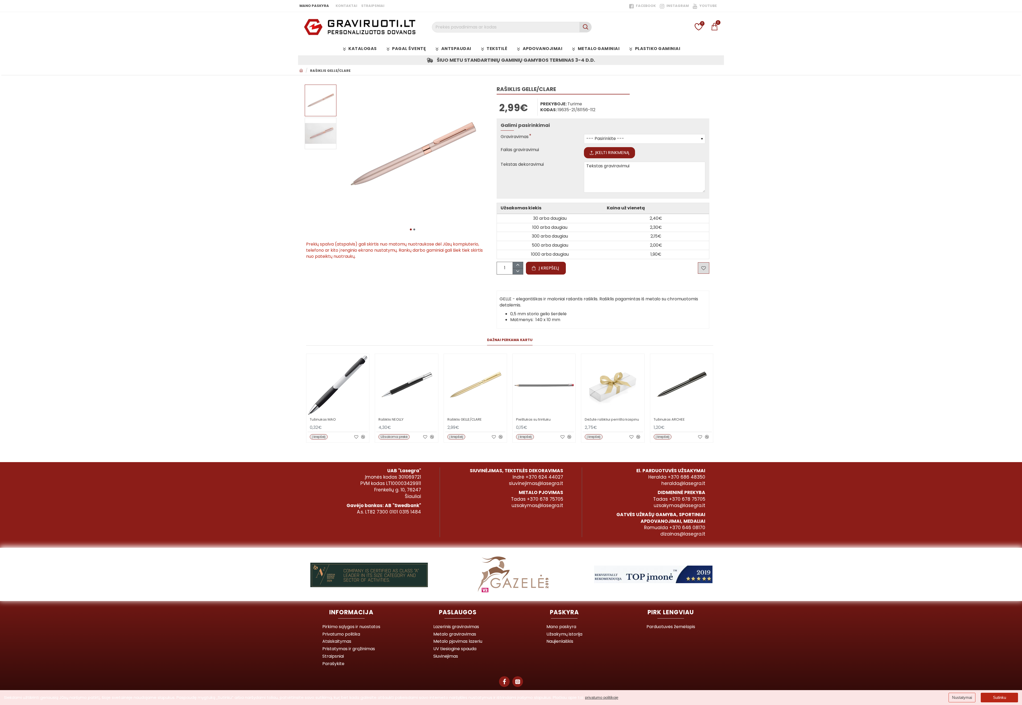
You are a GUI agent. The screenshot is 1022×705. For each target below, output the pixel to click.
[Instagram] (517, 681)
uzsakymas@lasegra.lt (537, 505)
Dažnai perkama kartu (510, 340)
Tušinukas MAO (323, 419)
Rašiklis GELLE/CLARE (330, 70)
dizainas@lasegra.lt (682, 534)
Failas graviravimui (520, 150)
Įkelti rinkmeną (612, 153)
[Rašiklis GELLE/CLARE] (475, 385)
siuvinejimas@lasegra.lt (536, 483)
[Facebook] (504, 681)
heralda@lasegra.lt (683, 483)
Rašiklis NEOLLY (390, 419)
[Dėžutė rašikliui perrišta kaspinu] (613, 385)
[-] (518, 271)
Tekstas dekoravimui (522, 164)
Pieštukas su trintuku (533, 419)
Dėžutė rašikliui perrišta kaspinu (612, 419)
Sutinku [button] (999, 697)
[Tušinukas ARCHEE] (682, 385)
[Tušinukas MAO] (338, 385)
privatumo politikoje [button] (601, 697)
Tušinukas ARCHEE (669, 419)
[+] (518, 265)
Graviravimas (515, 137)
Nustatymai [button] (962, 697)
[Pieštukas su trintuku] (544, 385)
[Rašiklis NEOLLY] (406, 385)
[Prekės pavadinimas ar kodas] (585, 27)
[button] (411, 229)
